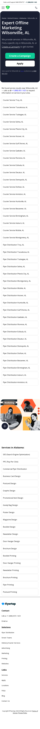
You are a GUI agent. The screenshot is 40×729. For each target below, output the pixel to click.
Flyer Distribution (8, 632)
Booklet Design (9, 527)
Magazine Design (10, 519)
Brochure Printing (10, 577)
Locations (5, 685)
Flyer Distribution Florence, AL (15, 324)
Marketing (5, 653)
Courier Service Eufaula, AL (14, 165)
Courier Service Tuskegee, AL (14, 114)
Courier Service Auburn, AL (14, 223)
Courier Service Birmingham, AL (15, 216)
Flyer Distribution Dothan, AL (14, 353)
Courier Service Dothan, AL (14, 187)
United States (13, 18)
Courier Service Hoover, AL (13, 136)
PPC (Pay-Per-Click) (10, 462)
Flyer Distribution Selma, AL (14, 266)
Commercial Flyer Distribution (15, 469)
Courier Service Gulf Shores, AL (15, 143)
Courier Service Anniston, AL (14, 194)
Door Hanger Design (11, 541)
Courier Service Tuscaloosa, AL (15, 107)
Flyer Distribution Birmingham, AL (16, 368)
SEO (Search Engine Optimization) (16, 454)
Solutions (6, 627)
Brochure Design (10, 548)
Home (4, 18)
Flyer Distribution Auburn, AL (14, 375)
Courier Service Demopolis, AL (15, 179)
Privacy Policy (22, 713)
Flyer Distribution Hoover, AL (14, 295)
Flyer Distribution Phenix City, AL (16, 274)
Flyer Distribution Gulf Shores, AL (16, 310)
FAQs (4, 690)
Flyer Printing (8, 585)
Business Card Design (11, 476)
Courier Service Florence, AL (14, 158)
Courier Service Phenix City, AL (15, 129)
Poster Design (8, 512)
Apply (20, 63)
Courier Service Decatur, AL (14, 172)
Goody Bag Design (10, 505)
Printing (4, 658)
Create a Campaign (11, 46)
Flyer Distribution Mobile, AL (14, 288)
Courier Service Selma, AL (13, 122)
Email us (5, 621)
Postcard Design (9, 483)
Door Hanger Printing (12, 563)
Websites (5, 663)
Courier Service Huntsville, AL (14, 201)
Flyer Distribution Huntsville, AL (15, 302)
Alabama (23, 18)
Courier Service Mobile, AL (13, 230)
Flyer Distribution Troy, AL (13, 245)
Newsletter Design (10, 534)
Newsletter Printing (11, 570)
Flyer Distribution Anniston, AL (15, 382)
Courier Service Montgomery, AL (16, 237)
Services (5, 675)
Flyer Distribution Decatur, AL (15, 339)
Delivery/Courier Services (11, 643)
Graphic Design (9, 490)
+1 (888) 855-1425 (31, 2)
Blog (3, 696)
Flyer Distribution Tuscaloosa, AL (16, 252)
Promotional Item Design (13, 498)
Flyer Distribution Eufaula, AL (14, 331)
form (22, 71)
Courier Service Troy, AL (12, 100)
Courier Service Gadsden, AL (14, 151)
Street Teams (7, 638)
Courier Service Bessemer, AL (14, 208)
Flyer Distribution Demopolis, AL (16, 346)
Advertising (6, 648)
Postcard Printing (10, 592)
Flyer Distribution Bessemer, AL (15, 360)
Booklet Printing (9, 556)
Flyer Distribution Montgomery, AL (17, 281)
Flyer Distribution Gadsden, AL (15, 317)
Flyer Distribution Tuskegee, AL (15, 259)
